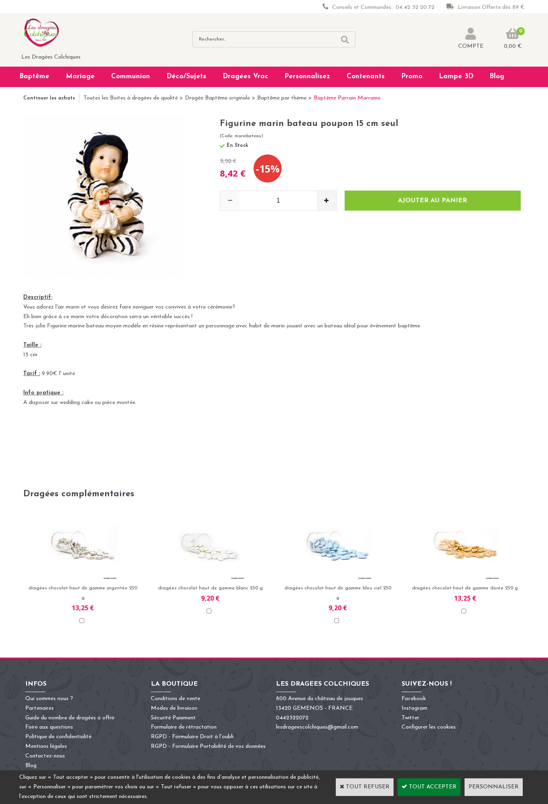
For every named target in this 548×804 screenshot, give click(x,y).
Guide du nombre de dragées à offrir (70, 718)
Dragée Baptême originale (217, 98)
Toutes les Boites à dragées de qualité (130, 98)
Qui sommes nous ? (49, 699)
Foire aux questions (49, 727)
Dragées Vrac (245, 76)
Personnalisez (307, 76)
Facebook (414, 699)
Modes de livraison (174, 708)
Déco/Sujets (186, 76)
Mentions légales (46, 746)
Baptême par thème (281, 98)
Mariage (80, 76)
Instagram (414, 708)
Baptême (34, 76)
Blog (496, 76)
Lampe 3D (456, 76)
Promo (411, 76)
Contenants (366, 76)
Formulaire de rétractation (184, 727)
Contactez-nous (45, 756)
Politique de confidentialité (58, 737)
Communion (130, 76)
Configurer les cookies (429, 727)
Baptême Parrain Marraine (347, 98)
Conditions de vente (175, 699)
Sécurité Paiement (173, 718)
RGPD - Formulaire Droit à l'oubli (192, 737)
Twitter (410, 718)
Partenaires (39, 708)
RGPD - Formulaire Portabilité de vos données (208, 746)
